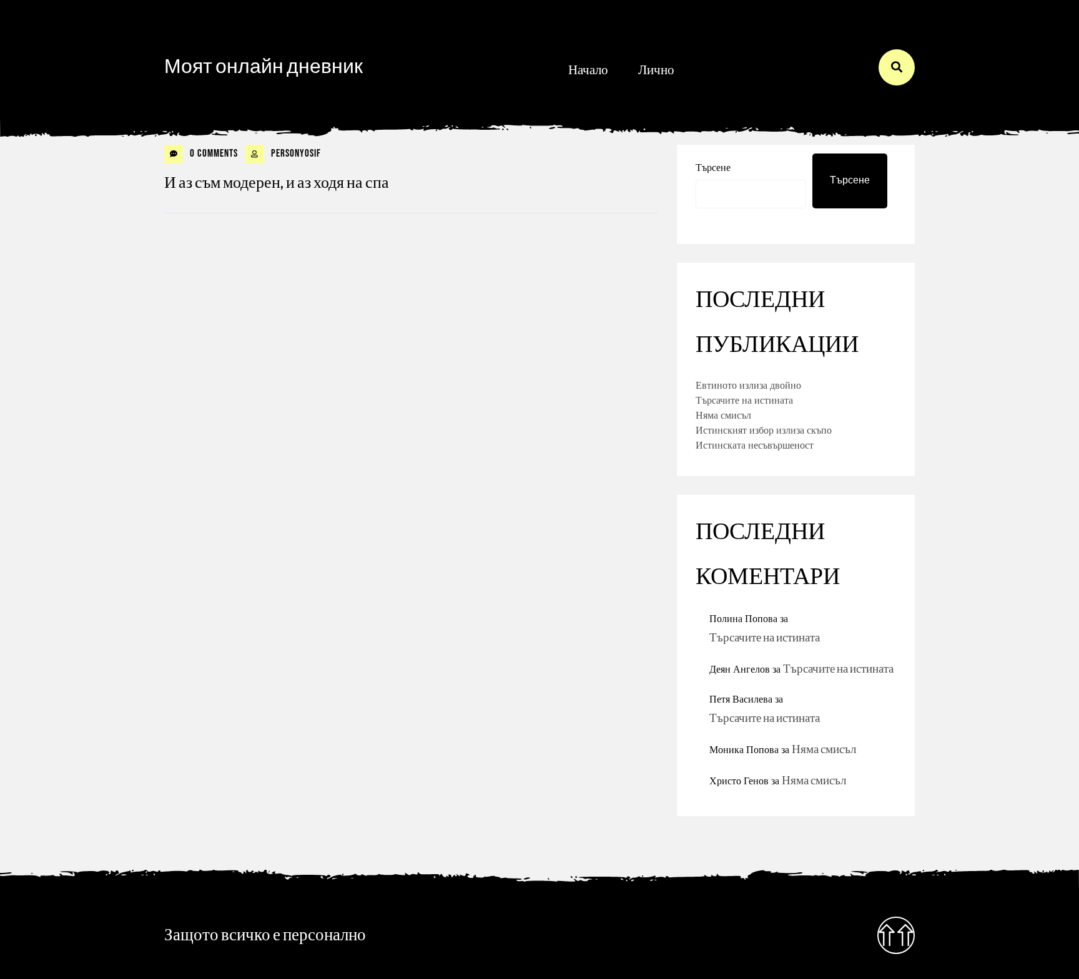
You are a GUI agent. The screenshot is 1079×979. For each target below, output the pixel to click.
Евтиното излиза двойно (748, 384)
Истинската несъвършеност (755, 444)
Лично (656, 70)
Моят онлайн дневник (263, 67)
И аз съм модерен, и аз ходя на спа (276, 183)
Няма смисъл (723, 414)
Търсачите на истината (744, 399)
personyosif (295, 153)
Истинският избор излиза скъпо (764, 429)
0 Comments (212, 153)
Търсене (713, 167)
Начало (588, 70)
